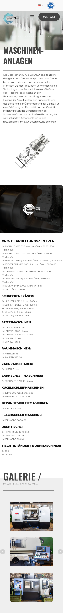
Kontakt (49, 16)
